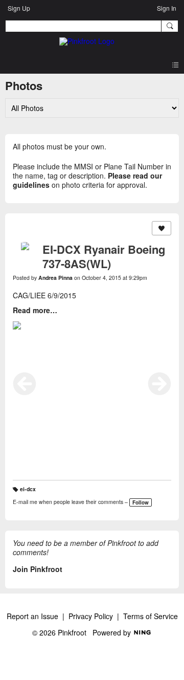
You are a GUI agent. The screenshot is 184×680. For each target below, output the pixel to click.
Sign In (166, 8)
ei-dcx (28, 489)
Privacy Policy (90, 616)
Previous (24, 384)
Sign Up (19, 8)
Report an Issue (32, 616)
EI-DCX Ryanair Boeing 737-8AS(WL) (103, 256)
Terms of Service (150, 616)
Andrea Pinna (55, 277)
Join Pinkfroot (37, 569)
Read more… (35, 310)
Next (159, 384)
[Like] (161, 228)
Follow (140, 502)
